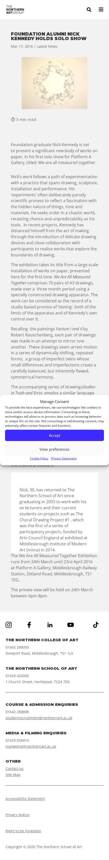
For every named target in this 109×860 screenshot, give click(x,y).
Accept (54, 435)
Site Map (13, 774)
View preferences (54, 449)
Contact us (15, 768)
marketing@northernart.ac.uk (31, 746)
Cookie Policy (39, 458)
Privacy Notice (17, 814)
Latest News (47, 46)
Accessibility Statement (25, 798)
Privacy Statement (64, 458)
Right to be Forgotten (23, 830)
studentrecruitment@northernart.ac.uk (39, 717)
